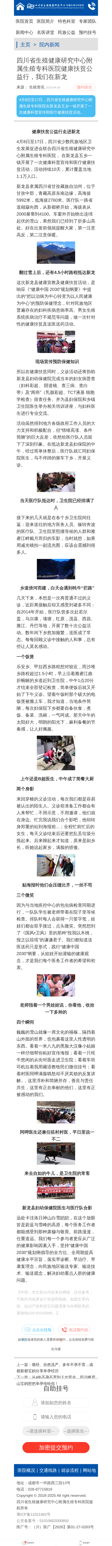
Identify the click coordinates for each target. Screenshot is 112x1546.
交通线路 (48, 1470)
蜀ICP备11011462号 (34, 1514)
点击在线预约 (36, 1331)
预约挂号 (87, 32)
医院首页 (24, 21)
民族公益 (66, 32)
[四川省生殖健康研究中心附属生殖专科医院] (20, 11)
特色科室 (66, 21)
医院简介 (45, 21)
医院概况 (26, 1470)
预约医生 (84, 87)
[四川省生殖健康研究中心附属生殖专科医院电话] (91, 11)
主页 (25, 44)
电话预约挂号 (73, 1331)
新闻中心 (24, 32)
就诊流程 (70, 1470)
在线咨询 (30, 1543)
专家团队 (87, 21)
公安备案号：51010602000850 (43, 1521)
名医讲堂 (45, 32)
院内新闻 (49, 44)
